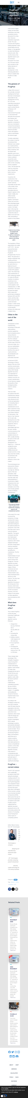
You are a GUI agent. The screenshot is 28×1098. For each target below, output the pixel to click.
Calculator (14, 1073)
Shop (17, 1065)
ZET (15, 884)
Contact (14, 1085)
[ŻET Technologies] (12, 2)
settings (16, 1092)
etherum (13, 882)
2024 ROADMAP (13, 968)
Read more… (13, 950)
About (11, 1065)
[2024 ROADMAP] (14, 958)
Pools (11, 1077)
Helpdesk (14, 1081)
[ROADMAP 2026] (14, 911)
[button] (3, 1096)
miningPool (10, 884)
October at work (13, 1015)
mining (17, 882)
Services (14, 1069)
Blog (16, 879)
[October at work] (14, 1005)
